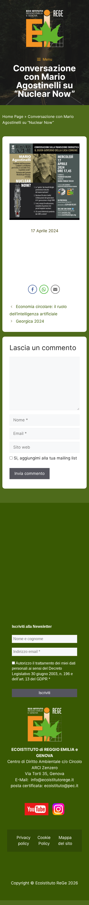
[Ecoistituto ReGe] (45, 28)
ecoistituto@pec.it (61, 785)
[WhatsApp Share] (43, 289)
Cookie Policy (44, 840)
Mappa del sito (65, 840)
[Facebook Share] (32, 289)
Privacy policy (23, 840)
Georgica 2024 (30, 321)
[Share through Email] (55, 289)
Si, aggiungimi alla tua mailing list (45, 458)
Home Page (12, 116)
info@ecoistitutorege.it (52, 779)
